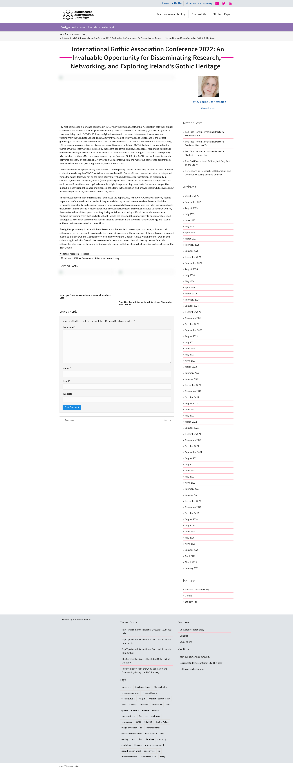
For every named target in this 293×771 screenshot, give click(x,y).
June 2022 (190, 409)
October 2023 (192, 324)
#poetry (124, 710)
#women (155, 710)
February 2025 (192, 244)
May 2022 (189, 415)
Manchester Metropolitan (131, 733)
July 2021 (190, 464)
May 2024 (189, 281)
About (62, 766)
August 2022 (191, 403)
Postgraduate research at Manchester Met (87, 27)
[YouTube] (230, 3)
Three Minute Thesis (148, 756)
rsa (159, 751)
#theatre (145, 710)
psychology (126, 745)
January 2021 (192, 494)
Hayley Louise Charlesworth (208, 102)
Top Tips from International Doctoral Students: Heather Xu (145, 303)
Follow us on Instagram (192, 668)
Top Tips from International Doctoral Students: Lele (86, 296)
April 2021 (190, 482)
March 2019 (191, 562)
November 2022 (193, 391)
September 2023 (193, 330)
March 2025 (191, 238)
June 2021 (190, 470)
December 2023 (193, 311)
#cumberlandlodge (142, 687)
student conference (129, 756)
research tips (149, 751)
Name (67, 368)
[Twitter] (223, 3)
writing (162, 756)
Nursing (124, 739)
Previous (69, 420)
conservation (126, 722)
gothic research (70, 253)
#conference (126, 687)
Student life (199, 14)
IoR (141, 727)
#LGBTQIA (133, 704)
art (146, 716)
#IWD (123, 704)
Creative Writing (162, 722)
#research (135, 710)
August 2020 (191, 519)
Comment (69, 326)
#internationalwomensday (159, 698)
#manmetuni (157, 704)
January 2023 (192, 378)
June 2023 (190, 348)
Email (66, 380)
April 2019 (190, 555)
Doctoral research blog (171, 14)
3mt (140, 716)
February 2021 (192, 488)
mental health (151, 733)
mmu (162, 733)
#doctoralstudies (128, 698)
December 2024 (193, 256)
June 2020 (190, 531)
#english (142, 698)
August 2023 (191, 336)
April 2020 (190, 543)
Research (84, 253)
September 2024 (193, 263)
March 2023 (191, 366)
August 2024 (191, 269)
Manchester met (152, 727)
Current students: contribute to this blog (201, 662)
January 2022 (192, 427)
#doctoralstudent (150, 693)
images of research (129, 727)
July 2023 (190, 342)
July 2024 (190, 275)
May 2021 (189, 476)
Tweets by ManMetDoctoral (76, 619)
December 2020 (193, 501)
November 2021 (193, 439)
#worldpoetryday (128, 716)
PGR (133, 739)
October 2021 (192, 446)
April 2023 (190, 360)
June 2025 (190, 220)
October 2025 (192, 195)
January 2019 (192, 568)
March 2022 (191, 421)
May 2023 (189, 354)
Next (166, 420)
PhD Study (161, 739)
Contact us (75, 766)
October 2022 (192, 397)
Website (67, 393)
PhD (140, 739)
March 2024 (191, 293)
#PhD (168, 704)
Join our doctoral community (198, 3)
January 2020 (192, 549)
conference (155, 716)
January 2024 (192, 305)
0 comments (87, 258)
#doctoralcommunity (130, 693)
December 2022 (193, 385)
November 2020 (193, 507)
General (189, 595)
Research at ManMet (172, 3)
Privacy (67, 766)
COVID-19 (148, 722)
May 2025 (189, 226)
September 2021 (193, 452)
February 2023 (192, 372)
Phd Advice (149, 739)
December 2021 (193, 433)
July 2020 (190, 525)
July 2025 (190, 214)
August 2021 (191, 458)
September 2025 (193, 202)
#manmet (144, 704)
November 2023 (193, 317)
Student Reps (221, 14)
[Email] (217, 3)
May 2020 (189, 537)
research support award (131, 751)
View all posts (208, 108)
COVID (138, 722)
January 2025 (192, 250)
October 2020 (192, 513)
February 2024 (192, 299)
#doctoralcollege (161, 687)
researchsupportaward (154, 745)
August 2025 (191, 208)
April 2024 (190, 287)
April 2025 (190, 232)
